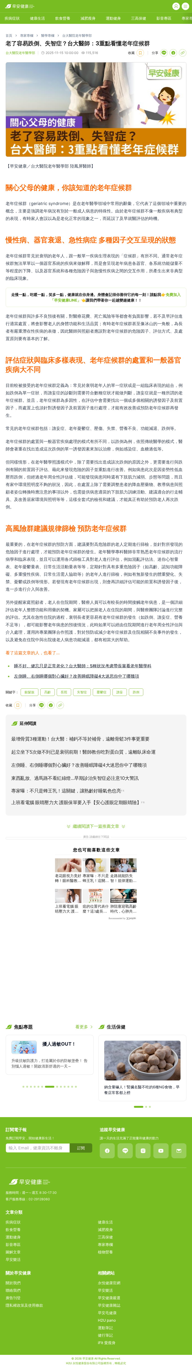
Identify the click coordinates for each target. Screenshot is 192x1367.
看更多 (81, 1026)
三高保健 (138, 18)
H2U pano (107, 1320)
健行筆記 (105, 1335)
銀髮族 (29, 692)
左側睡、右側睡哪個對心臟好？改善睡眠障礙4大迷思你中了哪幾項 (76, 676)
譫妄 (119, 692)
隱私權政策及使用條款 (24, 1305)
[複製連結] (182, 53)
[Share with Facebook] (173, 53)
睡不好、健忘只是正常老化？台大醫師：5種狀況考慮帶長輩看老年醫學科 (82, 665)
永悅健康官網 (109, 1283)
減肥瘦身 (88, 18)
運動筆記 (105, 1327)
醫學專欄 (47, 35)
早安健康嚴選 (109, 1297)
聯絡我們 (13, 1290)
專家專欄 (26, 35)
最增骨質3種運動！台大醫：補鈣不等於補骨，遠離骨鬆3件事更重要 (80, 739)
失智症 (82, 692)
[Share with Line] (164, 53)
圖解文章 (13, 1252)
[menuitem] (12, 18)
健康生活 (37, 18)
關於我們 (13, 1283)
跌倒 (136, 692)
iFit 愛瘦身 (106, 1342)
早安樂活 (13, 1259)
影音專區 (163, 18)
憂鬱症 (102, 692)
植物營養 (105, 1252)
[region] (96, 297)
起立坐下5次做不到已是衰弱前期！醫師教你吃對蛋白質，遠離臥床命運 (83, 752)
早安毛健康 (107, 1312)
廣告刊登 (13, 1297)
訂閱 (81, 1148)
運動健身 (113, 18)
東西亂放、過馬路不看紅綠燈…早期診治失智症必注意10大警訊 (75, 778)
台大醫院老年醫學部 (77, 35)
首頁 (9, 35)
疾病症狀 (12, 18)
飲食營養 (62, 18)
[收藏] (140, 53)
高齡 (47, 692)
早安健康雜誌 (109, 1305)
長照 (64, 692)
